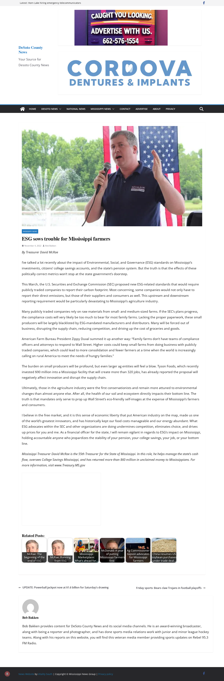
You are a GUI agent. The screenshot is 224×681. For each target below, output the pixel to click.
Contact (125, 108)
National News (76, 108)
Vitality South (45, 674)
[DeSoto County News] (22, 109)
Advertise (142, 108)
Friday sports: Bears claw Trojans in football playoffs (169, 588)
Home (32, 108)
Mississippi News (101, 108)
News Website (26, 674)
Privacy (170, 108)
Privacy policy (105, 674)
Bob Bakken (50, 245)
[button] (59, 109)
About (157, 108)
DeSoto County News (31, 49)
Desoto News (49, 108)
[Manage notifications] (7, 673)
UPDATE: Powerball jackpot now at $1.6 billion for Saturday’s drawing (65, 587)
